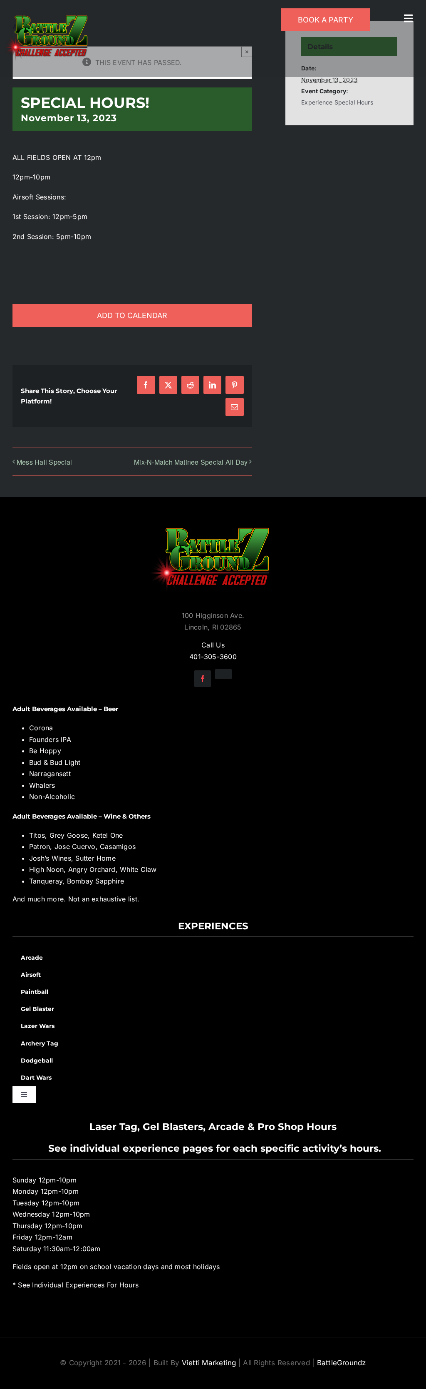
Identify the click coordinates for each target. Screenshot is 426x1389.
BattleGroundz (341, 1363)
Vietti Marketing (209, 1363)
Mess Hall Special (44, 462)
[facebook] (202, 678)
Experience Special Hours (337, 102)
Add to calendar (132, 315)
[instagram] (223, 674)
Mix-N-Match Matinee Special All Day (191, 462)
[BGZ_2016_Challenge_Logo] (213, 521)
